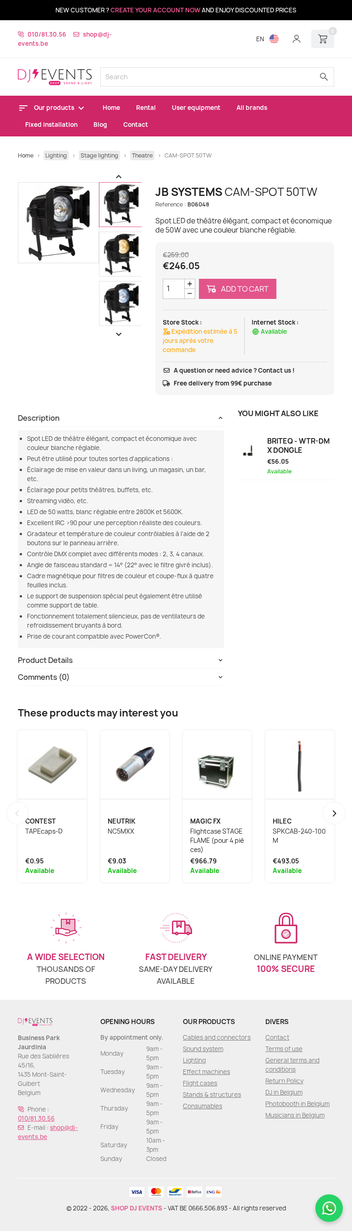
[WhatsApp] (329, 1208)
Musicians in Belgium (294, 1115)
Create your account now (155, 10)
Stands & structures (212, 1094)
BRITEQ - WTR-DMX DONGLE (298, 446)
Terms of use (283, 1049)
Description (39, 418)
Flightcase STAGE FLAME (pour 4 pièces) (217, 840)
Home (111, 107)
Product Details (45, 660)
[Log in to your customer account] (296, 38)
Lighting (194, 1060)
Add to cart (244, 289)
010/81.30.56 (47, 34)
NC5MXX (121, 831)
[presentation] (17, 813)
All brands (251, 107)
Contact (135, 124)
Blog (100, 124)
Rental (146, 107)
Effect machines (206, 1072)
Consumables (202, 1106)
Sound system (203, 1049)
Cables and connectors (217, 1037)
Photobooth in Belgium (297, 1104)
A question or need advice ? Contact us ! (234, 370)
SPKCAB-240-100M (299, 836)
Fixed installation (51, 124)
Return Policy (284, 1081)
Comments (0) (44, 677)
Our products (55, 107)
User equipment (196, 107)
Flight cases (200, 1083)
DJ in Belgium (283, 1092)
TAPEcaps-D (44, 831)
